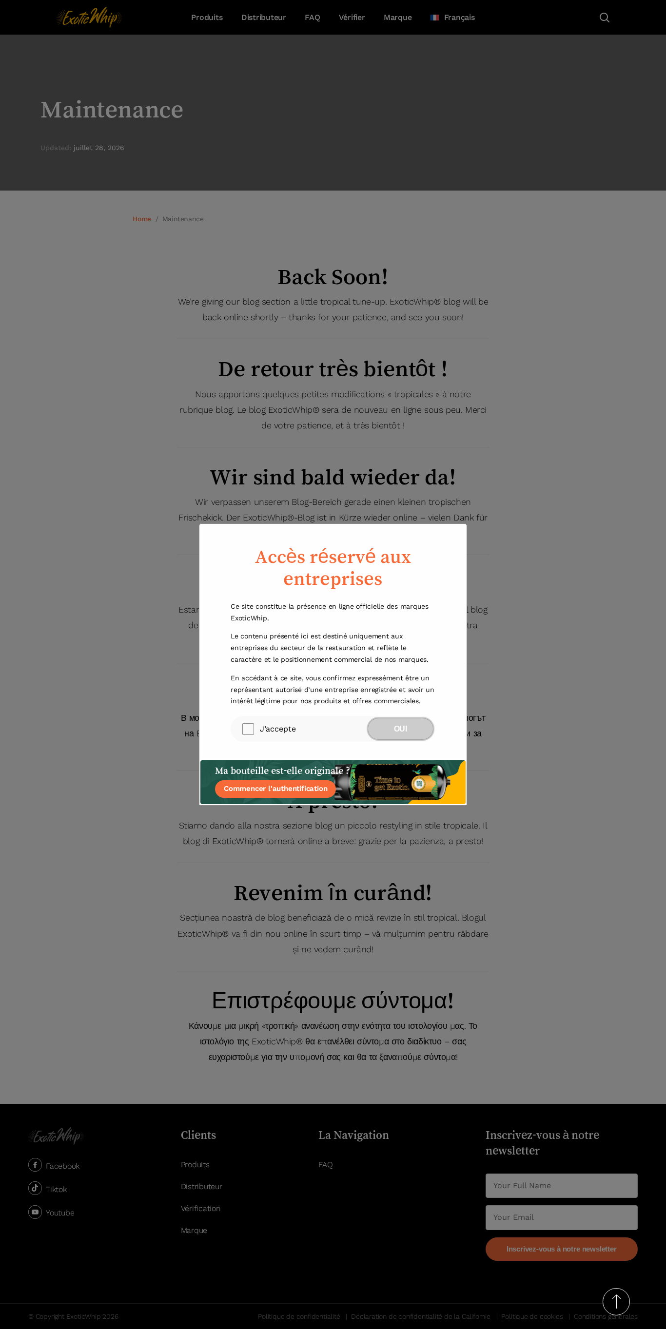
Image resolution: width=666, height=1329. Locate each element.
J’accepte (278, 728)
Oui (400, 729)
